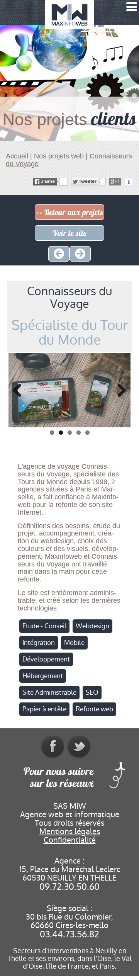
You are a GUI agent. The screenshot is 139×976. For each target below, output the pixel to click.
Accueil (17, 156)
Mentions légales (69, 831)
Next (119, 390)
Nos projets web (59, 156)
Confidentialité (70, 840)
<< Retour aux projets (69, 212)
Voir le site (69, 233)
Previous (20, 390)
